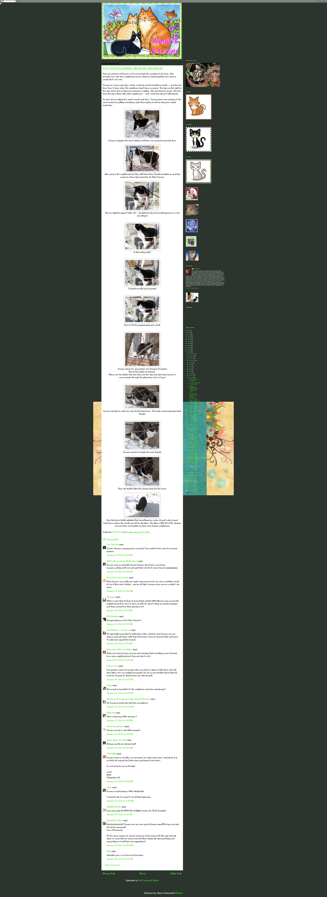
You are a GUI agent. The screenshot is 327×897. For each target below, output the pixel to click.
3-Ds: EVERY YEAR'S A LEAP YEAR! (195, 447)
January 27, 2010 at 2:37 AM (120, 734)
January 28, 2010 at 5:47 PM (120, 859)
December (191, 354)
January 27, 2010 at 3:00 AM (120, 747)
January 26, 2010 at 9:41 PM (119, 643)
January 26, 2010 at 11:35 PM (120, 693)
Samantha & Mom (115, 820)
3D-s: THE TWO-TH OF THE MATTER (194, 383)
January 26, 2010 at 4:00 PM (120, 591)
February (191, 375)
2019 (189, 332)
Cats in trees (112, 666)
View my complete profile (192, 288)
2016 (189, 339)
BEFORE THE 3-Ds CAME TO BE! (193, 430)
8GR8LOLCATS (114, 806)
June (190, 366)
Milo (109, 851)
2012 (189, 347)
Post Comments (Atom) (148, 880)
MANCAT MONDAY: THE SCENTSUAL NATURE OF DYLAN (194, 458)
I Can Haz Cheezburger (191, 482)
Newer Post (109, 873)
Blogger (178, 893)
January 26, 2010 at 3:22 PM (120, 555)
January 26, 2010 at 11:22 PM (120, 660)
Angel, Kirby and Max (117, 740)
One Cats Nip (113, 544)
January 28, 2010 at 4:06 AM (120, 845)
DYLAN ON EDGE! (193, 427)
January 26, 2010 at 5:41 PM (119, 610)
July (190, 364)
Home (143, 873)
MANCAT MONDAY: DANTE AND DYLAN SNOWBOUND (194, 443)
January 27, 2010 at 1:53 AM (120, 720)
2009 (189, 466)
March (190, 373)
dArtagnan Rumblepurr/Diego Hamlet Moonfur (128, 699)
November (191, 356)
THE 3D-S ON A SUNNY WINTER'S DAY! (195, 450)
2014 (189, 343)
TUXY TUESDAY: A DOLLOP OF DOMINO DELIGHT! (194, 416)
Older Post (176, 873)
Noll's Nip (111, 712)
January (191, 377)
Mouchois (111, 597)
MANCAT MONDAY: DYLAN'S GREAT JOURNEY (193, 421)
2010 (189, 352)
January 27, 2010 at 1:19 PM (119, 814)
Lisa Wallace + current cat (119, 630)
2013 (189, 345)
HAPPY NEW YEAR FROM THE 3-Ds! (194, 462)
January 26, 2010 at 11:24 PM (120, 679)
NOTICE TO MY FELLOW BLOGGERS (193, 407)
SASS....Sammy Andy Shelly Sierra (122, 561)
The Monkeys (113, 616)
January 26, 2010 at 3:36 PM (120, 571)
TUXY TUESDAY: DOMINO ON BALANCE (193, 438)
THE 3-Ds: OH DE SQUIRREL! (193, 424)
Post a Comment (112, 865)
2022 (189, 330)
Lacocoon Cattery (190, 475)
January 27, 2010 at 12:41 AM (120, 706)
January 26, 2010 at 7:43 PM (120, 624)
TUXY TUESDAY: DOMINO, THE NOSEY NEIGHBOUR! (193, 396)
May (190, 369)
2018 (189, 334)
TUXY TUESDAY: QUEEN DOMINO (194, 454)
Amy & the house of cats (118, 577)
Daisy (109, 787)
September (192, 360)
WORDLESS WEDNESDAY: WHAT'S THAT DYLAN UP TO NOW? (193, 389)
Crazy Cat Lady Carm (191, 485)
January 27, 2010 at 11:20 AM (120, 800)
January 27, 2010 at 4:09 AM (120, 781)
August (191, 362)
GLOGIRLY (111, 753)
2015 (189, 341)
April (190, 371)
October (191, 358)
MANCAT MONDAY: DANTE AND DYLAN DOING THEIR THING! (194, 402)
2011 (189, 350)
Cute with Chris (189, 477)
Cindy (109, 685)
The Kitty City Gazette (191, 480)
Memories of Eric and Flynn (119, 649)
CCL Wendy (197, 268)
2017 (189, 337)
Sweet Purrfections (115, 726)
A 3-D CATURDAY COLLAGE (193, 380)
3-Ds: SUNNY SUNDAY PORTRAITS (194, 411)
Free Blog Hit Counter (189, 492)
